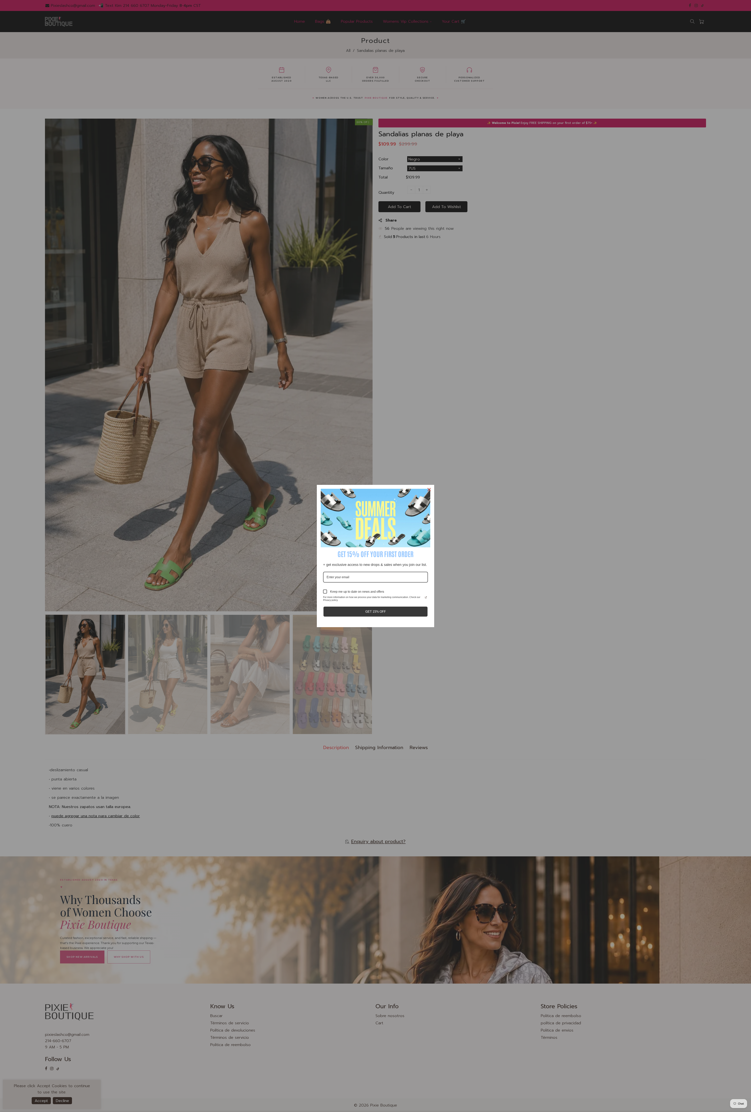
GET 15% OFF (375, 611)
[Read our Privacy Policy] (426, 597)
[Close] (429, 489)
